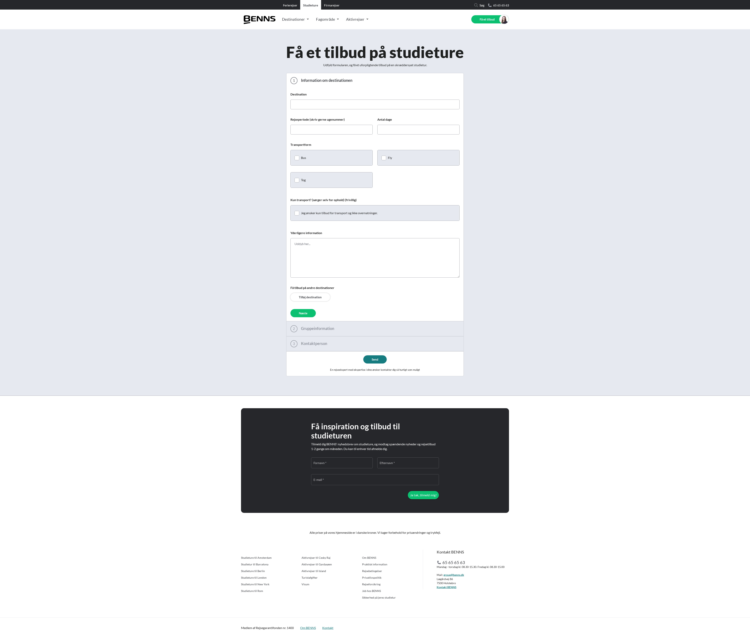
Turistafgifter (310, 577)
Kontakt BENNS (446, 587)
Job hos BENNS (371, 591)
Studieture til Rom (252, 591)
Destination (298, 94)
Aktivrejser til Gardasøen (317, 564)
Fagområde (325, 19)
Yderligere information (306, 233)
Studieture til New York (255, 584)
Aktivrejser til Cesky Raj (316, 557)
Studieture (310, 5)
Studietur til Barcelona (254, 564)
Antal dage (384, 119)
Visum (305, 584)
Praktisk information (374, 564)
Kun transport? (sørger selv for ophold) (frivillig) (323, 200)
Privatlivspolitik (371, 577)
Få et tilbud (487, 19)
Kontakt (327, 628)
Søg (481, 5)
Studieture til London (254, 577)
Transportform (300, 144)
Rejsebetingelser (372, 571)
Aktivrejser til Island (314, 571)
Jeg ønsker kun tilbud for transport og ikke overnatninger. (339, 213)
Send (375, 359)
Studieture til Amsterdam (256, 557)
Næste (303, 313)
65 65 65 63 (501, 5)
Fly (390, 158)
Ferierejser (290, 5)
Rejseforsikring (371, 584)
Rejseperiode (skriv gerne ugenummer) (317, 119)
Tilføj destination (310, 297)
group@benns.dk (454, 575)
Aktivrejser (355, 19)
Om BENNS (369, 557)
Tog (303, 180)
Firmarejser (331, 5)
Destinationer (293, 19)
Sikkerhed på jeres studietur (379, 597)
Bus (303, 158)
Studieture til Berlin (253, 571)
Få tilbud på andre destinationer (312, 288)
